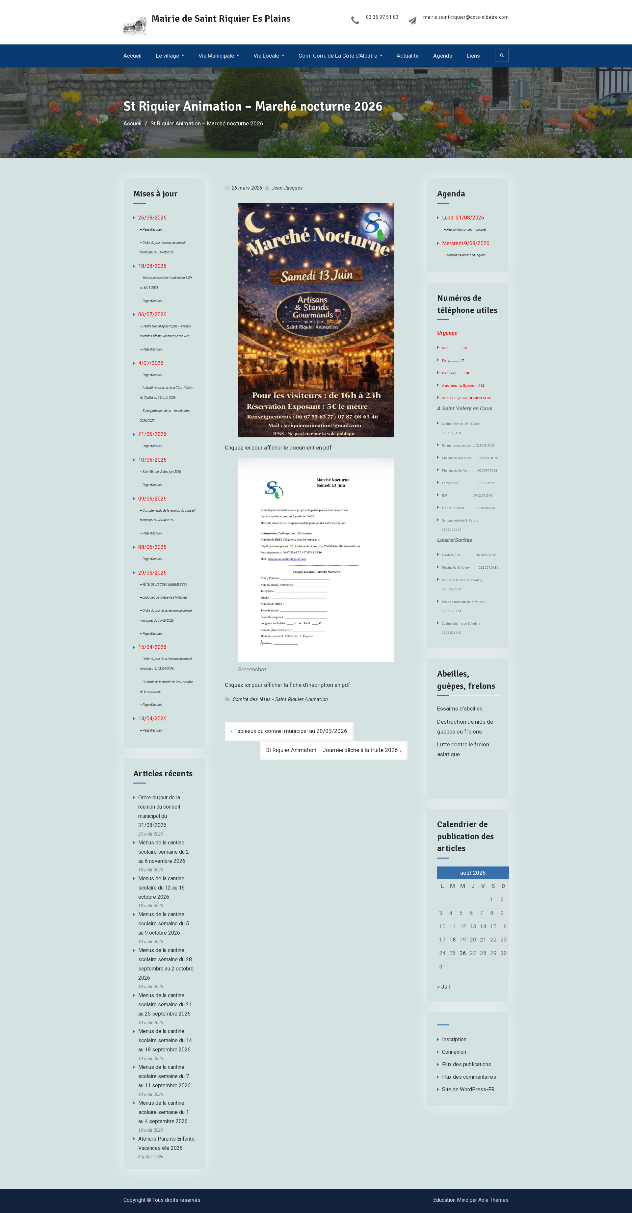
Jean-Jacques (287, 188)
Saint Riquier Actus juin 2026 (162, 472)
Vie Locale (266, 55)
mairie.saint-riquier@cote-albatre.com (466, 17)
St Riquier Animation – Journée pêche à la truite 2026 (332, 750)
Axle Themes (493, 1200)
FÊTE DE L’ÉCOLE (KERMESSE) (165, 584)
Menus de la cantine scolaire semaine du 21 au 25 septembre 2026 (165, 1004)
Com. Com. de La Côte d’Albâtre (338, 55)
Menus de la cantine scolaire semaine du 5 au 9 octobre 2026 (163, 923)
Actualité (408, 55)
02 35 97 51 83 (382, 17)
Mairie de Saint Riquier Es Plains (221, 19)
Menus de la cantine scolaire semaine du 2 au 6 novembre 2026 (163, 851)
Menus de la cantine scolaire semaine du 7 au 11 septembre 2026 (164, 1076)
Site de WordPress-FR (468, 1089)
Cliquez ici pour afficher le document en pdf (278, 447)
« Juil (443, 986)
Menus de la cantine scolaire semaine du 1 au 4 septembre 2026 (163, 1112)
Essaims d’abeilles (460, 708)
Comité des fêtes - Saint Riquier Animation (280, 699)
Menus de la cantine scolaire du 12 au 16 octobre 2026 (161, 887)
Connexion (454, 1052)
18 (452, 939)
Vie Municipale (216, 55)
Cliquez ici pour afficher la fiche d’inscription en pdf (287, 685)
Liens (473, 55)
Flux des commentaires (469, 1077)
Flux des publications (466, 1064)
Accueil (132, 55)
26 (463, 953)
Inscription (454, 1039)
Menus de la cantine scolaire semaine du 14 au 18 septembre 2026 (165, 1040)
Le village (167, 55)
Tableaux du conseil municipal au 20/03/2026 (290, 731)
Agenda (442, 55)
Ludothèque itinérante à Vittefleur (165, 597)
